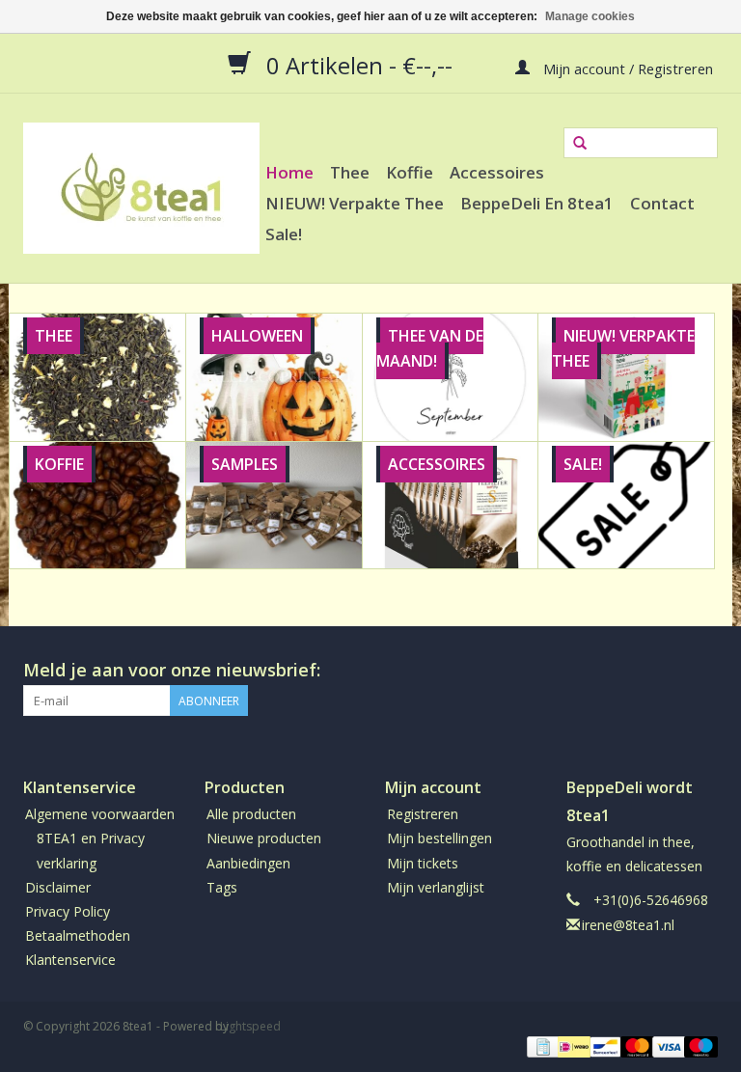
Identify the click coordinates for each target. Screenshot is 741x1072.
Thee (350, 172)
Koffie (409, 172)
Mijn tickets (422, 863)
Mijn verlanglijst (435, 887)
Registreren (422, 814)
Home (289, 172)
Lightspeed (250, 1026)
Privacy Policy (67, 911)
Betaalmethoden (77, 935)
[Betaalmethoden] (541, 1045)
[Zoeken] (579, 143)
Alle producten (251, 814)
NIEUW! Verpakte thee (354, 203)
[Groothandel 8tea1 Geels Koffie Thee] (141, 188)
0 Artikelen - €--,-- (359, 64)
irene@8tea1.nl (628, 925)
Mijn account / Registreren (626, 67)
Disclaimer (58, 887)
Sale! (283, 234)
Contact (662, 203)
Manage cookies (590, 16)
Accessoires (497, 172)
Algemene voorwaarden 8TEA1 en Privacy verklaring (100, 838)
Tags (221, 887)
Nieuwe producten (263, 838)
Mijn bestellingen (439, 838)
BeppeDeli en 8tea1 (537, 203)
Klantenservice (70, 959)
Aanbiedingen (248, 863)
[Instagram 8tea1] (702, 670)
